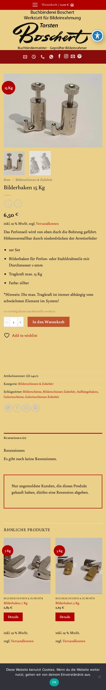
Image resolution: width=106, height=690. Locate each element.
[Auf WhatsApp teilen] (8, 408)
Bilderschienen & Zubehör (34, 179)
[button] (35, 5)
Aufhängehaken (87, 392)
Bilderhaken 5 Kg (67, 603)
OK (54, 682)
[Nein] (99, 678)
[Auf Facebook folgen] (59, 56)
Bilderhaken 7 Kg (16, 603)
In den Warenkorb (49, 321)
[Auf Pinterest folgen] (79, 56)
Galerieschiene (14, 397)
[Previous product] (18, 203)
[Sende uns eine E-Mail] (73, 56)
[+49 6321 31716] (43, 57)
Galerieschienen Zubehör (42, 397)
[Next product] (8, 203)
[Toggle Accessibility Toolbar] (97, 36)
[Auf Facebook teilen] (17, 408)
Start (7, 179)
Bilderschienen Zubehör (59, 392)
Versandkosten (47, 223)
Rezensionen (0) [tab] (15, 438)
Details (13, 617)
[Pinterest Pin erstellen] (35, 408)
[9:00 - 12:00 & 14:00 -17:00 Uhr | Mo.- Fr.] (34, 57)
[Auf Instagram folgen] (66, 56)
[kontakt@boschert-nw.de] (25, 57)
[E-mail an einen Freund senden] (26, 408)
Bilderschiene (32, 392)
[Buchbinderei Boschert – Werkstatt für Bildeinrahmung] (53, 30)
